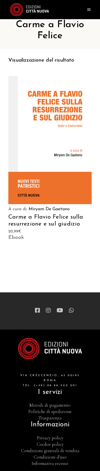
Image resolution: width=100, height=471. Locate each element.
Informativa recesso (50, 463)
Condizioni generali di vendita (50, 451)
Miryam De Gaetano (49, 209)
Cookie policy (50, 444)
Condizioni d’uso (50, 457)
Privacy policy (50, 438)
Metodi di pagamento (50, 405)
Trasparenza (50, 418)
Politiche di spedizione (50, 411)
